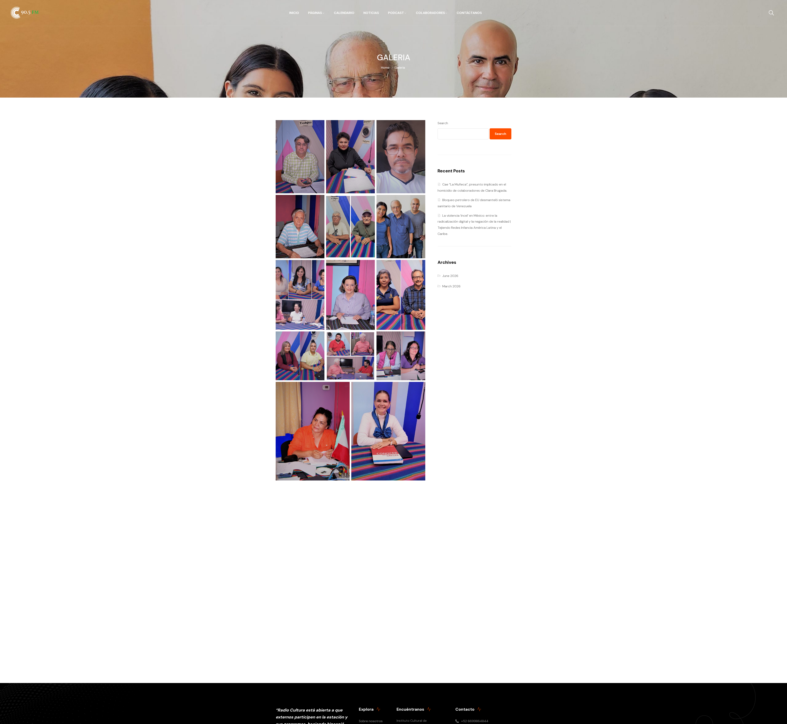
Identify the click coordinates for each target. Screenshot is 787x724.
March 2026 (451, 286)
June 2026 (450, 276)
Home (385, 67)
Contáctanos (469, 13)
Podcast (396, 13)
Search (443, 123)
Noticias (371, 13)
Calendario (344, 13)
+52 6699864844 (474, 721)
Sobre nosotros (371, 721)
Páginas (315, 13)
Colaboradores (430, 13)
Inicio (294, 13)
